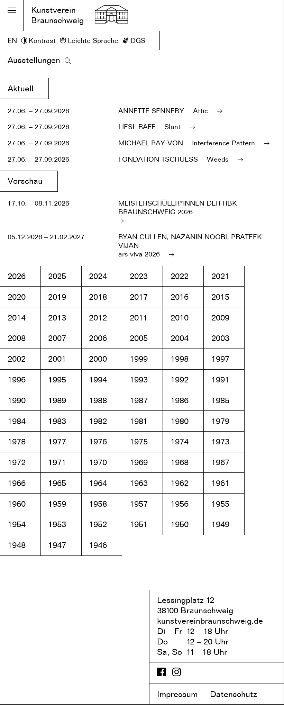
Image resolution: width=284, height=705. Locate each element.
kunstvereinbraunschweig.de (210, 621)
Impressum (182, 694)
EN (12, 40)
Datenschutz (239, 694)
